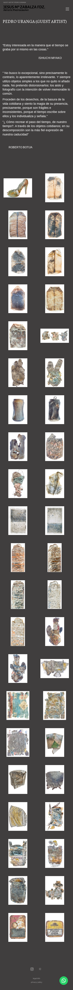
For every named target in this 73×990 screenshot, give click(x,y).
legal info (36, 978)
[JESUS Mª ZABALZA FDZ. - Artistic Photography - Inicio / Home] (32, 8)
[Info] (40, 969)
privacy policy (36, 982)
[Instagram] (32, 969)
